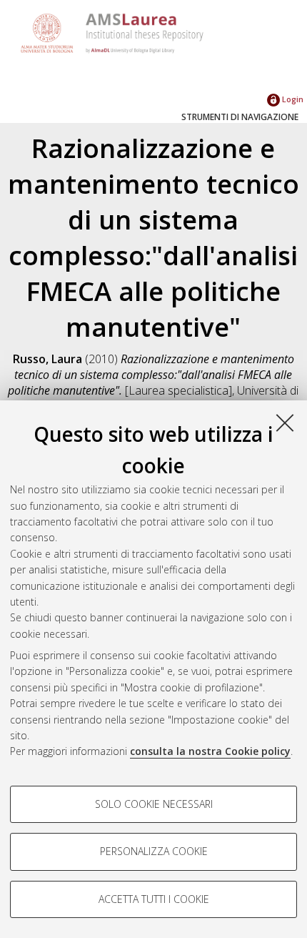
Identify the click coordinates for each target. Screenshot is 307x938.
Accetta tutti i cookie (154, 899)
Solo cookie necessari (154, 804)
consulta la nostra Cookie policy (210, 751)
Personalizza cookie (154, 851)
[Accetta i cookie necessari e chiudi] (284, 422)
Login (291, 99)
